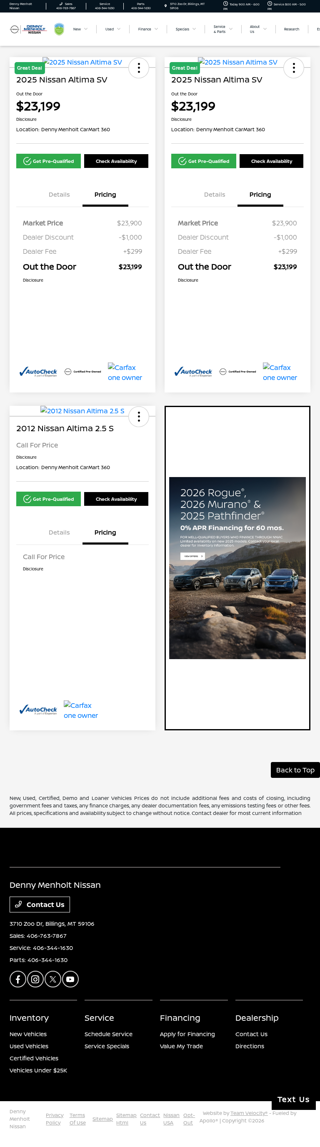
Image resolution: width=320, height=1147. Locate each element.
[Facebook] (18, 979)
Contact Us (45, 904)
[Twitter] (53, 979)
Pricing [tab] (105, 194)
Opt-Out (189, 1119)
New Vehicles (28, 1034)
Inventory (29, 1017)
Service (99, 1017)
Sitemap (102, 1118)
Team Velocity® (249, 1113)
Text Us (294, 1099)
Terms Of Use (78, 1119)
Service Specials (107, 1046)
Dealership (257, 1017)
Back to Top (295, 770)
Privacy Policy (54, 1119)
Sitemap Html (126, 1119)
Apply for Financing (187, 1034)
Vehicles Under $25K (38, 1070)
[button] (48, 161)
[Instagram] (35, 979)
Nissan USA (171, 1119)
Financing (180, 1017)
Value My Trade (181, 1046)
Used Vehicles (29, 1046)
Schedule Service (108, 1034)
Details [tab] (59, 194)
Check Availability (116, 161)
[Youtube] (70, 979)
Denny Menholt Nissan (20, 1119)
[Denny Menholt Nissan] (32, 28)
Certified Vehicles (34, 1058)
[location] (166, 6)
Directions (249, 1046)
